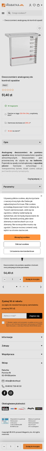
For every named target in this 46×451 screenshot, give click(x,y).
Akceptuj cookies (22, 237)
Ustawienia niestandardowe (22, 251)
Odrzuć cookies (22, 244)
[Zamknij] (41, 196)
